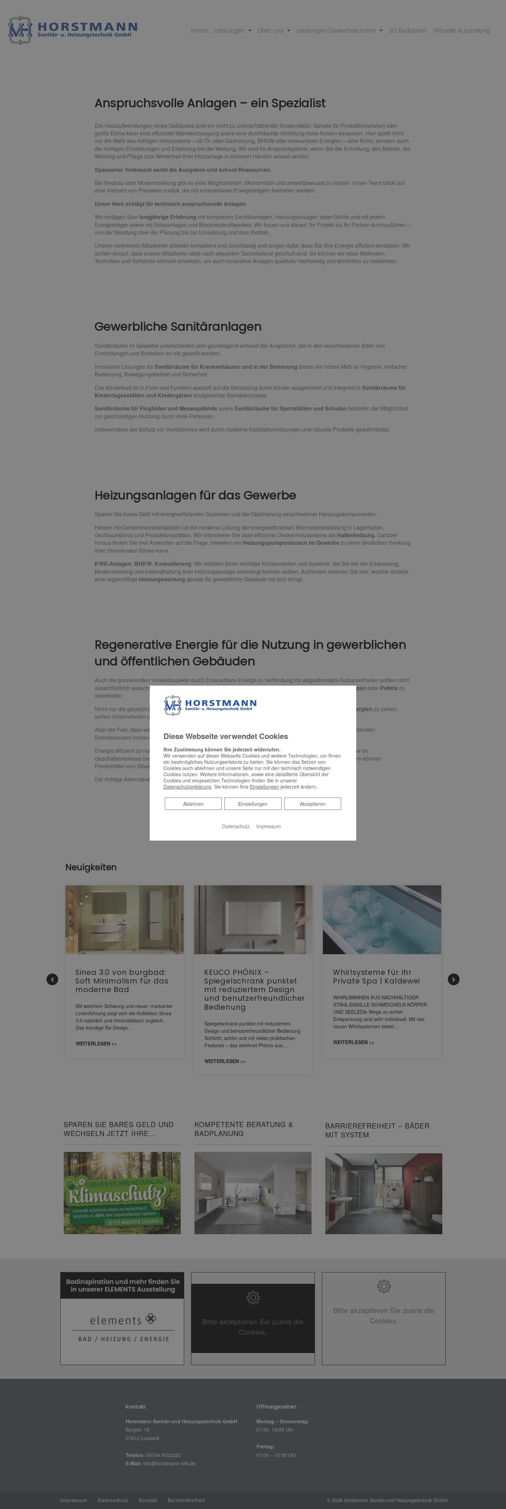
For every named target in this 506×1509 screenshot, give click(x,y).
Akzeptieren (313, 803)
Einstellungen (252, 803)
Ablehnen (193, 803)
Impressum (268, 826)
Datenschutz (236, 826)
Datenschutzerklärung (187, 786)
